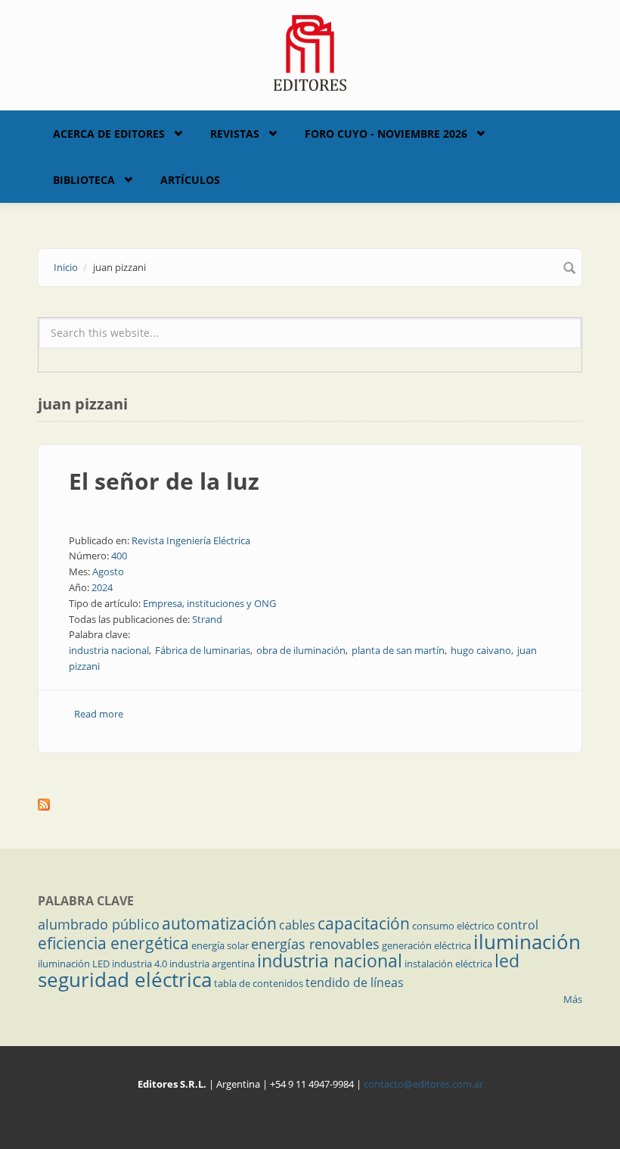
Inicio (66, 267)
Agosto (108, 571)
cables (297, 925)
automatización (219, 923)
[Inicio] (310, 51)
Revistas (234, 133)
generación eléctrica (426, 945)
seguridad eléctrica (125, 979)
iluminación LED (74, 963)
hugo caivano (481, 650)
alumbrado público (99, 924)
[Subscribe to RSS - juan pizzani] (310, 805)
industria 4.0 (139, 963)
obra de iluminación (301, 650)
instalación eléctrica (448, 963)
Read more (98, 714)
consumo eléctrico (453, 926)
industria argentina (212, 963)
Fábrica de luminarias (202, 650)
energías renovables (315, 944)
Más (572, 999)
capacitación (364, 923)
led (506, 960)
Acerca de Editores (109, 133)
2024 (102, 587)
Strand (207, 619)
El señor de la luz (164, 481)
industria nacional (109, 650)
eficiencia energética (113, 943)
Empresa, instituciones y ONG (209, 603)
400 (119, 555)
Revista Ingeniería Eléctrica (191, 540)
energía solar (220, 945)
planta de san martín (398, 650)
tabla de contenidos (258, 983)
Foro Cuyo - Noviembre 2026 (386, 133)
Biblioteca (84, 180)
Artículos (190, 180)
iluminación (527, 941)
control (517, 925)
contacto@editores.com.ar (423, 1084)
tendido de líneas (354, 982)
